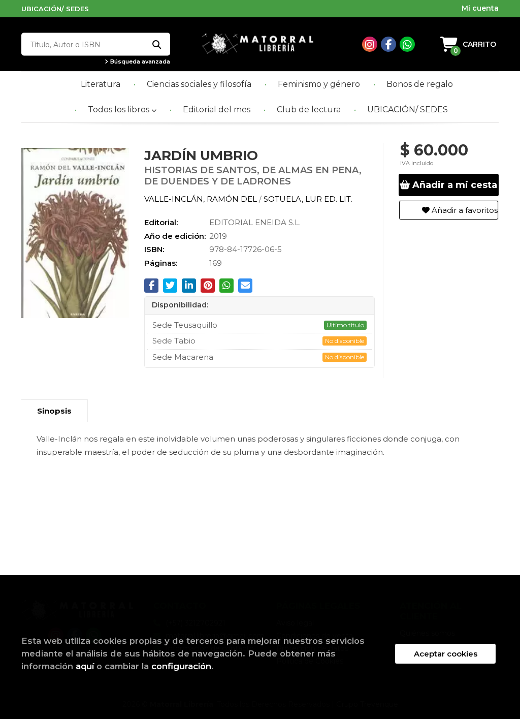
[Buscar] (156, 44)
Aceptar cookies (445, 654)
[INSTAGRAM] (369, 44)
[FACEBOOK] (388, 44)
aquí (85, 666)
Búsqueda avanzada (139, 62)
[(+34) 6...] (407, 44)
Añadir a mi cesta (453, 185)
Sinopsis (54, 411)
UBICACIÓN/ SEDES (55, 9)
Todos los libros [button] (119, 109)
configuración (181, 666)
